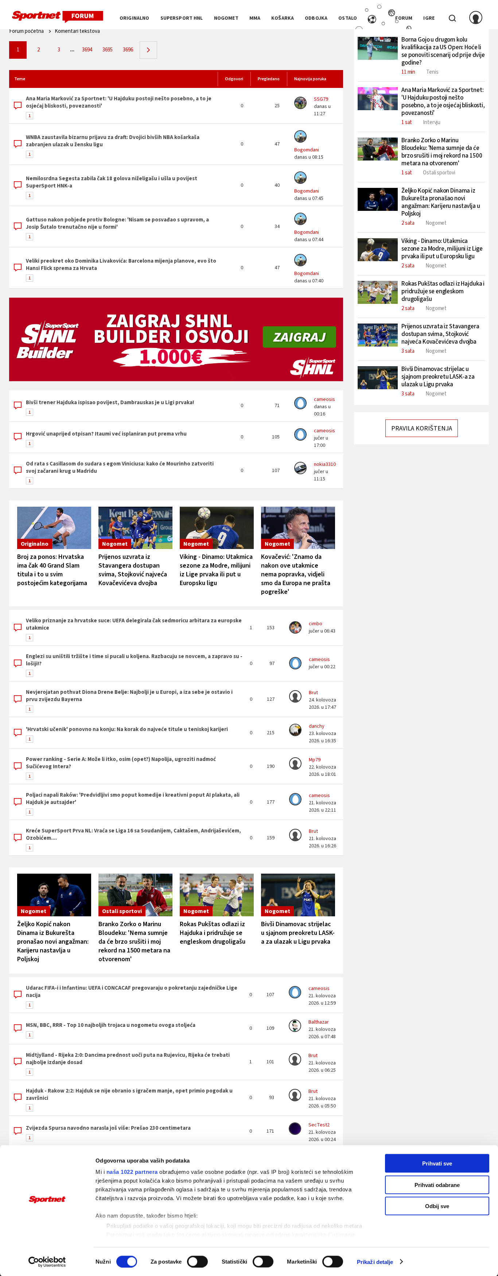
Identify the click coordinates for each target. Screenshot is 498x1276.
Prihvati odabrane (437, 1185)
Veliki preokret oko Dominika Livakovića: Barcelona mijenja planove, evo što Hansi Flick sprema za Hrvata (121, 264)
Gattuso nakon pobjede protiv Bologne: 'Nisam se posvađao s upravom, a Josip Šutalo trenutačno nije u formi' (117, 223)
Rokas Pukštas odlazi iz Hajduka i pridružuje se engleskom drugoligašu (212, 933)
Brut (313, 692)
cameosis (324, 399)
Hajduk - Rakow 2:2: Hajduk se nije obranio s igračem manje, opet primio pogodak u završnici (129, 1094)
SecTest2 (319, 1125)
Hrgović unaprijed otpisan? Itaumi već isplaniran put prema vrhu (106, 434)
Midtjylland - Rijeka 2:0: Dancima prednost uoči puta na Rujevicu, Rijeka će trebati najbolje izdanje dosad (128, 1058)
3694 (87, 50)
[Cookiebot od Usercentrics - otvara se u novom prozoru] (47, 1261)
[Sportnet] (57, 17)
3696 (128, 50)
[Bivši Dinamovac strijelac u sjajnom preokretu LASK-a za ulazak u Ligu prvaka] (298, 895)
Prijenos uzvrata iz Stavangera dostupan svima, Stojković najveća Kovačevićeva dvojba (132, 570)
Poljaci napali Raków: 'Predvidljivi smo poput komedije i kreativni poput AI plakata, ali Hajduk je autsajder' (133, 798)
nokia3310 (325, 464)
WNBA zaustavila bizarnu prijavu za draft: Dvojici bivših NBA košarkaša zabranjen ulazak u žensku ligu (112, 141)
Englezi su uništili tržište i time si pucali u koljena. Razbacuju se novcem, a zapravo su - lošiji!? (134, 660)
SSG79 (321, 99)
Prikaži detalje (375, 1261)
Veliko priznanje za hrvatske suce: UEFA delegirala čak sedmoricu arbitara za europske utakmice (134, 624)
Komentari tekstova (77, 31)
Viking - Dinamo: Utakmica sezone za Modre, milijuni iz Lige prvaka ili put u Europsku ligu (216, 570)
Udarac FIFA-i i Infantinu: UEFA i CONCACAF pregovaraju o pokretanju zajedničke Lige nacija (131, 991)
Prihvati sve (437, 1163)
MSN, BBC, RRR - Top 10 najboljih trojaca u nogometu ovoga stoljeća (110, 1025)
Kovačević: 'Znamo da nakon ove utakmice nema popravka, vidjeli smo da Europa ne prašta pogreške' (295, 574)
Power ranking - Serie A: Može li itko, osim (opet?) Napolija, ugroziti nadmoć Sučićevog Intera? (121, 762)
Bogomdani (306, 150)
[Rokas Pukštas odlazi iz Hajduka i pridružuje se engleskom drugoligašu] (217, 895)
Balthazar (318, 1022)
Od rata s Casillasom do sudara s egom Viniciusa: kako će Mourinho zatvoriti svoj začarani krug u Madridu (120, 467)
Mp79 (314, 759)
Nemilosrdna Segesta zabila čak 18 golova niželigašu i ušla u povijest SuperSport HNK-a (111, 182)
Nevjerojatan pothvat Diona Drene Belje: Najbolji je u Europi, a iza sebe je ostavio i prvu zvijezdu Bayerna (129, 695)
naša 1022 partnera (132, 1172)
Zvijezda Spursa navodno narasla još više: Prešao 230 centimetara (108, 1128)
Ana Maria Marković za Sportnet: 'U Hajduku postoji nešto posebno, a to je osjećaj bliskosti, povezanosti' (118, 102)
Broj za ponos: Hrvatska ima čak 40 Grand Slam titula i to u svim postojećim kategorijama (52, 570)
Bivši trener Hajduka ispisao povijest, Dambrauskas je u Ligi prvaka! (110, 402)
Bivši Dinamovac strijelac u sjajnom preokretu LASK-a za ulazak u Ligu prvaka (298, 933)
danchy (316, 726)
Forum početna (26, 31)
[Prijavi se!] (475, 18)
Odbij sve (437, 1206)
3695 (107, 50)
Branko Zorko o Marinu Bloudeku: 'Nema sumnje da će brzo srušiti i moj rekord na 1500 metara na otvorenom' (134, 942)
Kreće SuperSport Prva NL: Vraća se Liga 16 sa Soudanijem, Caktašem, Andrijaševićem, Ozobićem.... (133, 834)
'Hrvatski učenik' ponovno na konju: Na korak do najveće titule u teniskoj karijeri (127, 729)
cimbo (315, 623)
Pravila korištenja (421, 428)
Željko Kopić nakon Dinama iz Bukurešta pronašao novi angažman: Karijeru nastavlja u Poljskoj (53, 942)
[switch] (197, 1261)
